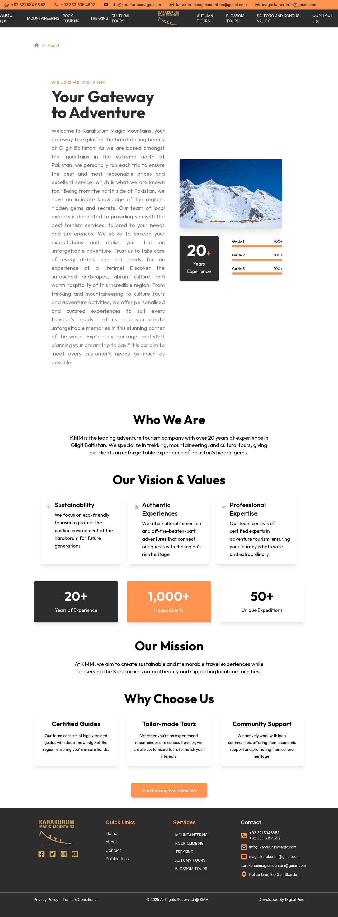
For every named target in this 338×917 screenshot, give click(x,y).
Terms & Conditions (79, 899)
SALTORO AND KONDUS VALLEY (278, 18)
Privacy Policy (46, 899)
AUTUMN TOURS (205, 18)
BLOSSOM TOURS (235, 18)
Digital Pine (294, 899)
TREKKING (99, 18)
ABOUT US (8, 18)
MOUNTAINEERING (43, 18)
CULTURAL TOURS (120, 18)
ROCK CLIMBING (71, 18)
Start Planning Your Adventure (169, 790)
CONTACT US (322, 18)
